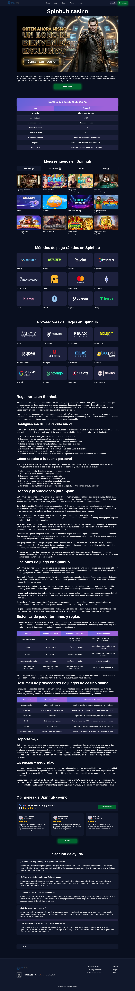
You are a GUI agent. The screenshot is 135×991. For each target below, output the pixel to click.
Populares (27, 168)
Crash (79, 168)
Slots (105, 168)
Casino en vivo (53, 168)
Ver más (67, 840)
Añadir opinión (107, 806)
